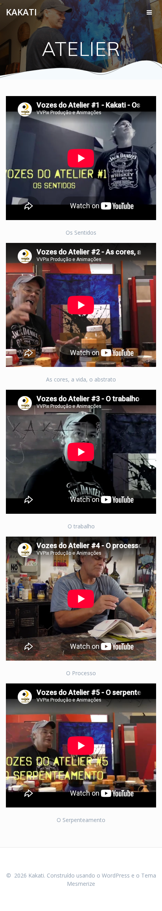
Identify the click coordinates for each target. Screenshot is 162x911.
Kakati (21, 12)
